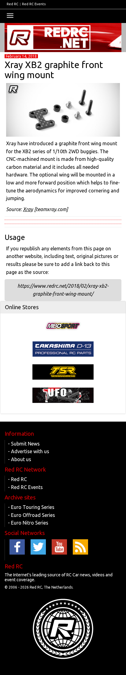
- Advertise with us (28, 451)
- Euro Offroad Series (31, 515)
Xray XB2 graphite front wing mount (54, 69)
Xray (28, 209)
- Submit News (24, 443)
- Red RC (17, 479)
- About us (19, 459)
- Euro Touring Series (31, 507)
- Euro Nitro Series (28, 522)
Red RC (12, 4)
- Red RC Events (25, 487)
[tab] (63, 307)
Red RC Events (34, 4)
